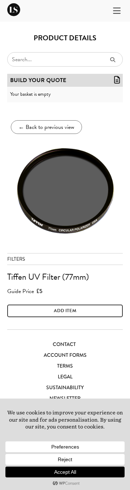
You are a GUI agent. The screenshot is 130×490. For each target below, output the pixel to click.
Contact (64, 344)
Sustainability (65, 387)
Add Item (65, 310)
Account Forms (65, 355)
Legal (65, 376)
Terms (65, 365)
